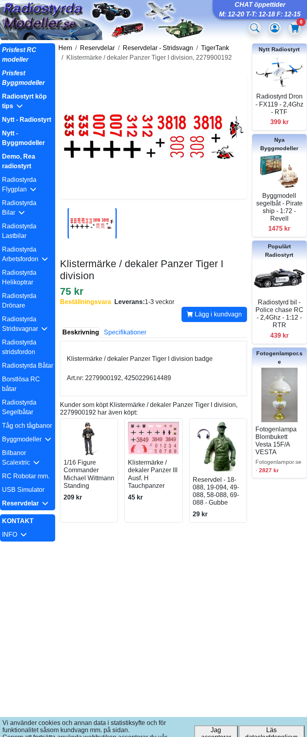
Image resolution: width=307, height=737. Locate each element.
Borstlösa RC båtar (21, 384)
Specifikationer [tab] (125, 332)
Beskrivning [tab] (80, 332)
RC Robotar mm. (26, 476)
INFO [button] (11, 534)
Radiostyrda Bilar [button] (19, 207)
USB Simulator (23, 489)
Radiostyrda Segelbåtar (19, 407)
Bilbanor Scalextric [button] (17, 457)
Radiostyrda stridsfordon (19, 347)
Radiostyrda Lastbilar (19, 231)
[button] (27, 101)
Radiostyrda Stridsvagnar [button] (21, 324)
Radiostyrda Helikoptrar (19, 277)
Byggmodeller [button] (23, 439)
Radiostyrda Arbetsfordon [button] (22, 254)
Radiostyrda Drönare (19, 300)
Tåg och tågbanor (27, 425)
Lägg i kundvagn (217, 314)
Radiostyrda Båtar (27, 365)
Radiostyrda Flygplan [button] (19, 184)
